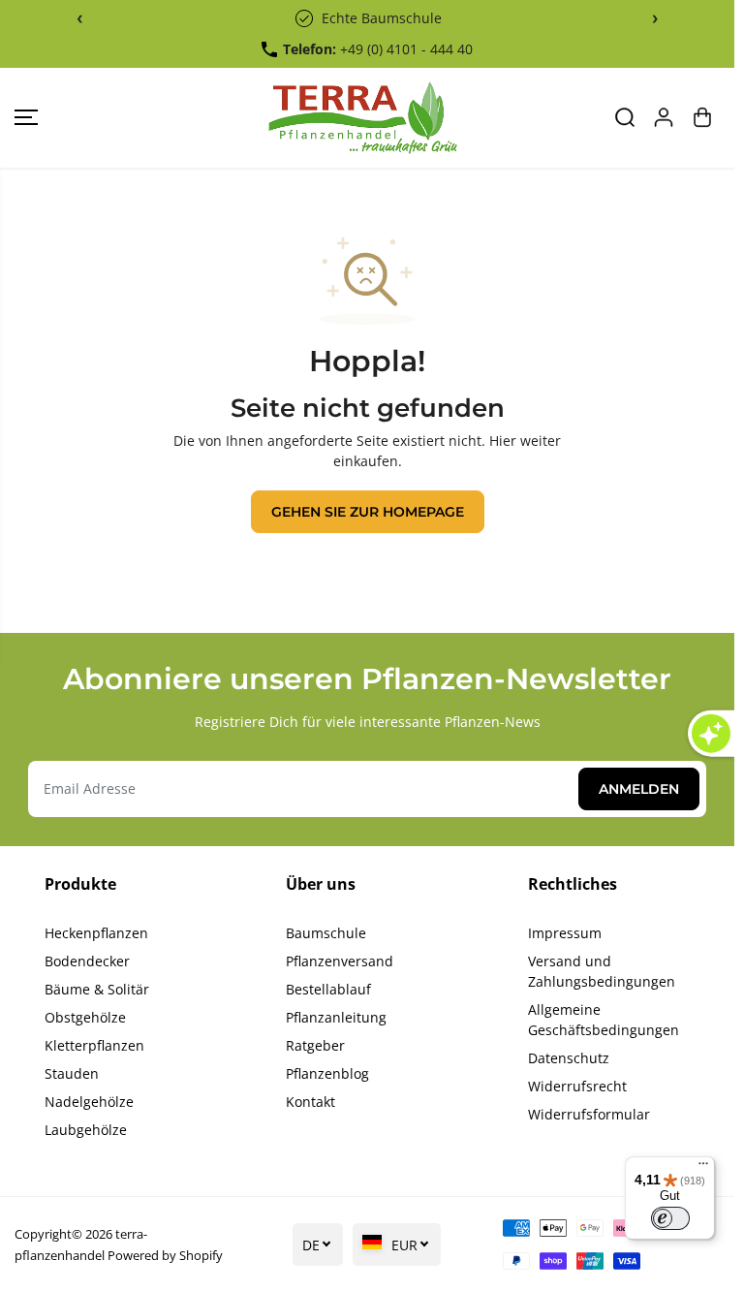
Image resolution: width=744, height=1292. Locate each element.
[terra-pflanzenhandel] (362, 117)
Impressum (565, 933)
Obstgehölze (85, 1017)
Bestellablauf (328, 989)
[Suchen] (624, 117)
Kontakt (310, 1101)
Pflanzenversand (339, 961)
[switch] (670, 1218)
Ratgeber (315, 1045)
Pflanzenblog (327, 1073)
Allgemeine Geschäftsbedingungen (603, 1019)
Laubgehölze (86, 1129)
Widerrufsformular (589, 1114)
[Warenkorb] (702, 117)
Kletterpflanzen (94, 1045)
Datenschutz (568, 1058)
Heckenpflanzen (96, 933)
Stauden (72, 1073)
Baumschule (326, 933)
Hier (502, 440)
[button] (26, 118)
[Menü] (703, 1168)
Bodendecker (87, 961)
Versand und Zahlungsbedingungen (601, 971)
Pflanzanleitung (336, 1017)
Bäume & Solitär (97, 989)
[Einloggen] (663, 117)
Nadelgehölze (89, 1101)
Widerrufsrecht (577, 1086)
